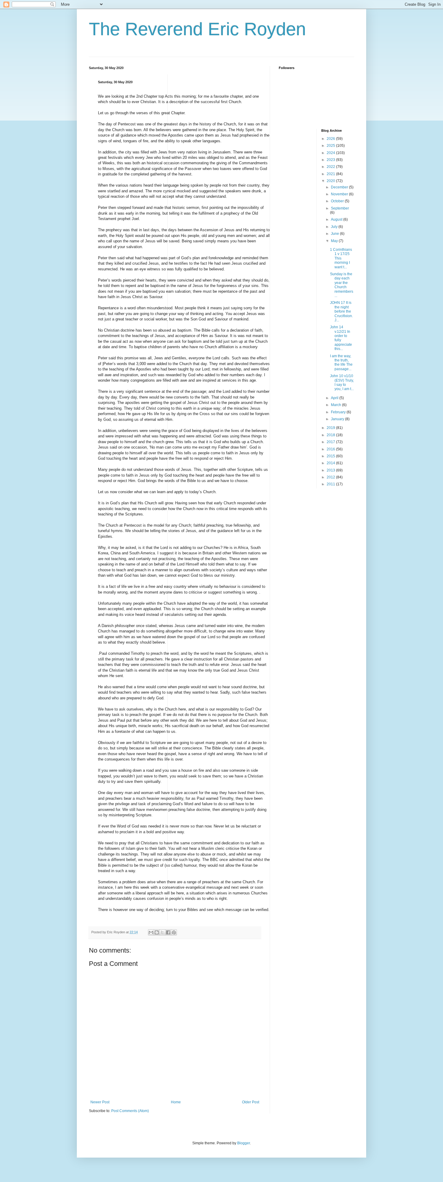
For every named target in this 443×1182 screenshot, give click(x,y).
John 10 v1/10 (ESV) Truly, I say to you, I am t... (342, 382)
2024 (331, 153)
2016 (331, 449)
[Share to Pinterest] (174, 932)
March (336, 405)
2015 (331, 456)
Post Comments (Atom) (130, 1111)
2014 (331, 463)
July (334, 227)
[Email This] (151, 932)
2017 (331, 442)
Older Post (250, 1102)
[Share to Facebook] (168, 932)
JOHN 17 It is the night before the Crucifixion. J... (341, 311)
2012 (331, 477)
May (335, 241)
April (335, 398)
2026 (331, 139)
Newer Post (99, 1102)
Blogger (243, 1143)
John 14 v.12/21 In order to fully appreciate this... (341, 338)
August (337, 219)
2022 (331, 167)
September (340, 208)
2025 (331, 145)
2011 (331, 484)
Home (176, 1102)
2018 (331, 435)
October (338, 201)
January (338, 419)
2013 (331, 470)
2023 (331, 160)
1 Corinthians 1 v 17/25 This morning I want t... (341, 258)
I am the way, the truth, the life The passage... (341, 362)
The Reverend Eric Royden (197, 29)
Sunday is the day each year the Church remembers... (341, 285)
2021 (331, 174)
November (340, 194)
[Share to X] (162, 932)
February (339, 412)
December (340, 187)
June (335, 234)
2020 (331, 181)
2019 (331, 428)
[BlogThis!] (157, 932)
